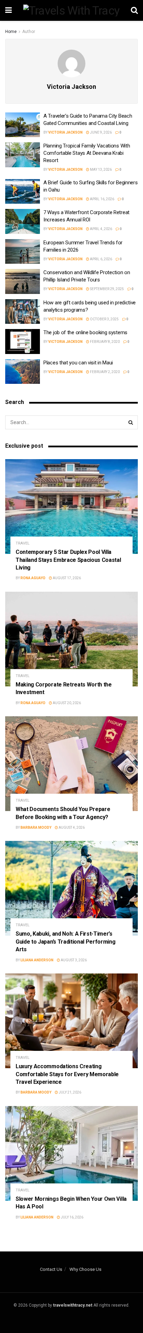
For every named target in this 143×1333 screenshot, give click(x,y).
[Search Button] (131, 422)
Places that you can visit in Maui (78, 363)
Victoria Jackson (65, 132)
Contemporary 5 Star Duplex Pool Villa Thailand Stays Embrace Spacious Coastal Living (68, 560)
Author (28, 31)
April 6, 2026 (100, 259)
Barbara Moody (35, 827)
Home (11, 31)
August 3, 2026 (73, 960)
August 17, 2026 (66, 578)
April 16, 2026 (101, 199)
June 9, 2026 (100, 132)
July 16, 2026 (71, 1217)
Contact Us (51, 1269)
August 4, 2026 (71, 827)
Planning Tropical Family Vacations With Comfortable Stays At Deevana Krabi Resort (86, 153)
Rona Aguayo (32, 578)
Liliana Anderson (36, 960)
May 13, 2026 (100, 169)
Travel (23, 543)
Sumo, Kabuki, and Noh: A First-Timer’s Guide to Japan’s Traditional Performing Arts (66, 941)
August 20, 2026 (66, 703)
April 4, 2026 (100, 229)
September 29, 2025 (106, 289)
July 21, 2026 (69, 1092)
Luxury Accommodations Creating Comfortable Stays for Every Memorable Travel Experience (67, 1074)
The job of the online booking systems (85, 332)
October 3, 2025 (104, 319)
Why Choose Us (85, 1269)
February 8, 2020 (104, 342)
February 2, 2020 (104, 372)
